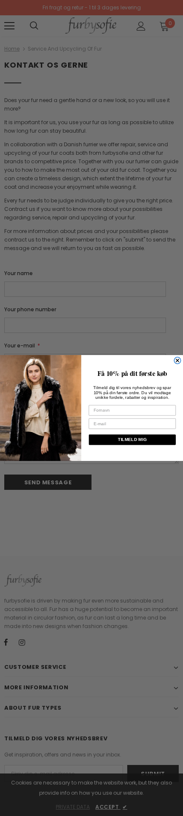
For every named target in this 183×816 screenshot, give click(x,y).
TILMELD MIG (132, 439)
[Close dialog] (177, 360)
